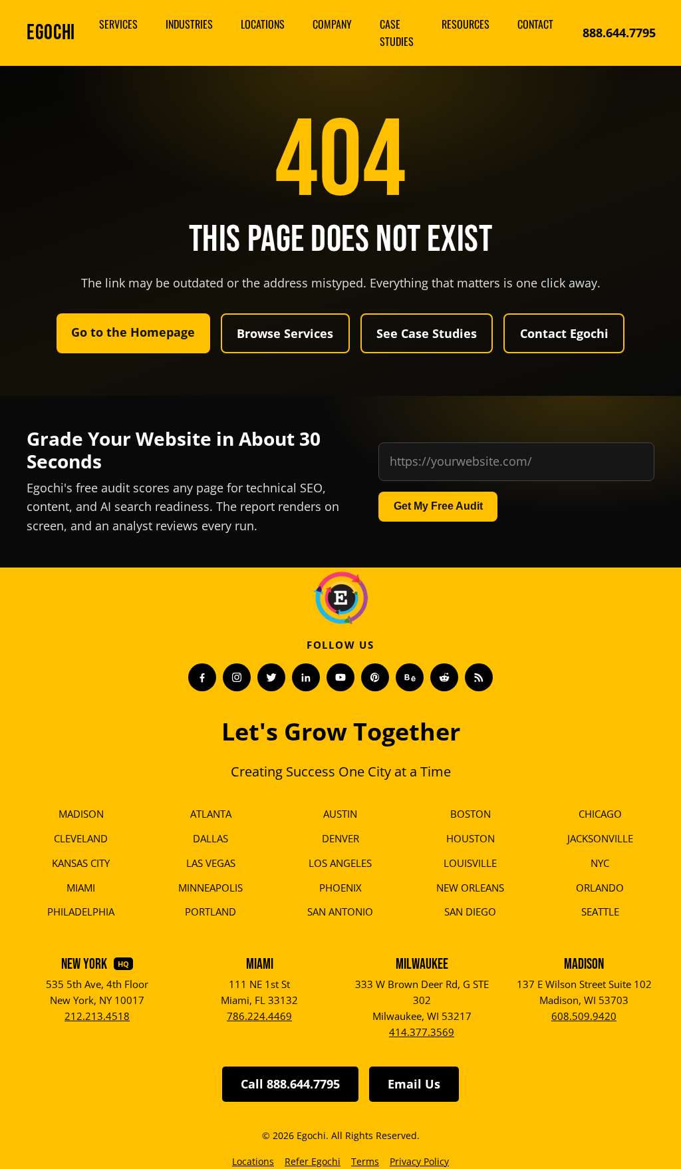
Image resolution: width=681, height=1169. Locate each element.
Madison (81, 813)
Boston (470, 813)
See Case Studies (426, 333)
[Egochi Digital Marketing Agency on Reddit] (444, 677)
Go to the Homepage (133, 332)
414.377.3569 (421, 1032)
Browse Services (285, 333)
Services (118, 24)
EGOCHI (51, 33)
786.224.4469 (259, 1016)
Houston (470, 838)
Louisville (470, 863)
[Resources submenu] (496, 24)
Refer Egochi (312, 1161)
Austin (340, 813)
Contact (535, 24)
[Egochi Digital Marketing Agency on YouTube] (340, 677)
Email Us (414, 1084)
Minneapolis (210, 887)
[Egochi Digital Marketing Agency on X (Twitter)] (271, 677)
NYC (600, 863)
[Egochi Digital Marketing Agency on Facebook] (202, 677)
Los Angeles (340, 863)
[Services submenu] (144, 24)
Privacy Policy (419, 1161)
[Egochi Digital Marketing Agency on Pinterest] (375, 677)
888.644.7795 (619, 33)
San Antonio (340, 911)
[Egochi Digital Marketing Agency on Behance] (410, 677)
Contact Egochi (564, 333)
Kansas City (81, 863)
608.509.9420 (583, 1016)
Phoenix (340, 887)
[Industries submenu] (219, 24)
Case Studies (397, 32)
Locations (263, 24)
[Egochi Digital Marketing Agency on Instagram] (237, 677)
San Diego (470, 911)
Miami (81, 887)
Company (332, 24)
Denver (340, 838)
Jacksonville (600, 838)
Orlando (600, 887)
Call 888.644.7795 (290, 1084)
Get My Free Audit (438, 506)
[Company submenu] (358, 24)
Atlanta (210, 813)
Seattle (600, 911)
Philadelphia (80, 911)
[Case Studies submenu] (420, 33)
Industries (189, 24)
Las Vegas (210, 863)
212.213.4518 (97, 1016)
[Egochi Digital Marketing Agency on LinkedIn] (306, 677)
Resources (465, 24)
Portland (210, 911)
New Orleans (470, 887)
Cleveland (81, 838)
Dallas (210, 838)
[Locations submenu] (291, 24)
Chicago (600, 813)
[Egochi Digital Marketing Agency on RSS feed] (479, 677)
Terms (365, 1161)
